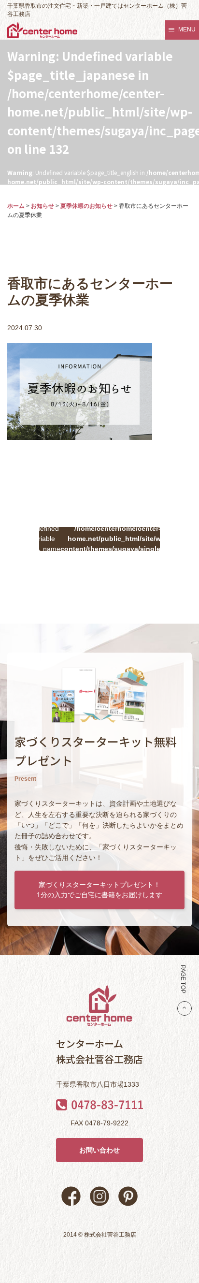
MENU (187, 29)
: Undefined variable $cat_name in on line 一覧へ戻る (99, 539)
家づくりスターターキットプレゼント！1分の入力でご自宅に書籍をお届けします (99, 890)
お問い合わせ (99, 1150)
